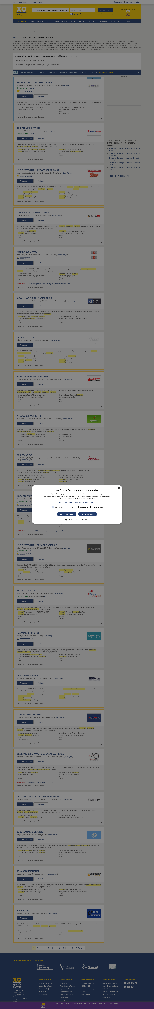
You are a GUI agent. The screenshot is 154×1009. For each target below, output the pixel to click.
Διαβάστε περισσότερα (87, 498)
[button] (77, 502)
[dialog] (77, 504)
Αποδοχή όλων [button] (88, 514)
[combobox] (119, 488)
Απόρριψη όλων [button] (66, 514)
